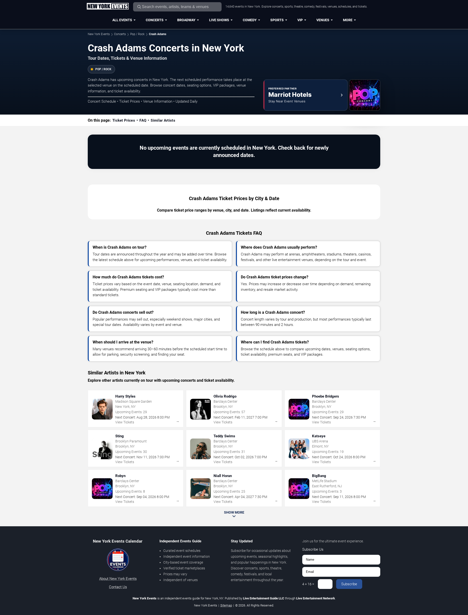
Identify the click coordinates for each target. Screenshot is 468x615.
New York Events (99, 34)
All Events (122, 20)
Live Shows (219, 20)
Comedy (250, 20)
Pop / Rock (137, 34)
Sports (277, 20)
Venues (322, 20)
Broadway (186, 20)
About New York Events (118, 578)
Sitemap (226, 605)
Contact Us (118, 587)
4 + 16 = (308, 584)
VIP (300, 20)
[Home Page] (108, 6)
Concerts (155, 20)
